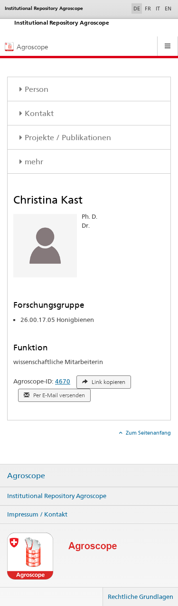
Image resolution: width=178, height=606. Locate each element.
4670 (62, 381)
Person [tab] (36, 89)
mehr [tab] (34, 161)
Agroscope (26, 476)
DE (137, 8)
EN (168, 8)
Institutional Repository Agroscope (56, 495)
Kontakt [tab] (39, 113)
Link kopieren (107, 382)
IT (158, 8)
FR (148, 8)
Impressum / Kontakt (37, 514)
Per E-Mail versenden (58, 395)
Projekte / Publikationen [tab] (68, 137)
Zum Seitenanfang (147, 432)
